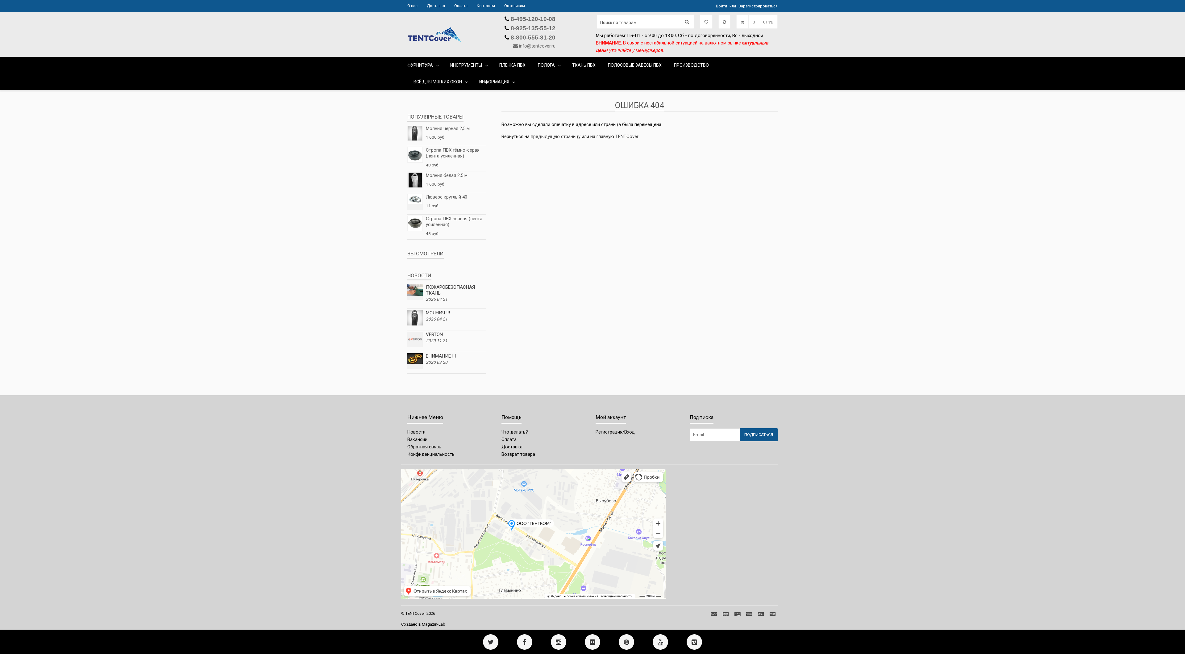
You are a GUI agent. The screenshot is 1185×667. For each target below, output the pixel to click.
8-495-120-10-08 (532, 19)
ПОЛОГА (546, 65)
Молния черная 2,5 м (448, 128)
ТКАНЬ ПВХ (584, 65)
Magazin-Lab (433, 624)
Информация (494, 81)
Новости (416, 432)
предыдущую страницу (555, 136)
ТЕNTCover (626, 136)
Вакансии (417, 439)
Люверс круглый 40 (446, 197)
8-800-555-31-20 (532, 37)
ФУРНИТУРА (420, 65)
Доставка (436, 5)
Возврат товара (518, 454)
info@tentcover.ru (537, 46)
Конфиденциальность (431, 454)
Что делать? (514, 432)
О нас (412, 5)
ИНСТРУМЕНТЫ (466, 65)
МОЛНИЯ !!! (438, 313)
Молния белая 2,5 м (447, 175)
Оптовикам (514, 5)
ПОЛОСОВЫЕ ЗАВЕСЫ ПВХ (635, 65)
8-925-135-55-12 (532, 28)
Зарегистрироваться (758, 6)
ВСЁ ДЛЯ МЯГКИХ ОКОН (438, 81)
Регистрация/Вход (615, 432)
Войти (721, 6)
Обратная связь (424, 447)
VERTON (434, 334)
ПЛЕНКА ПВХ (512, 65)
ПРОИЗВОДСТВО (691, 65)
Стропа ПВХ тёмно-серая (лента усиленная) (453, 153)
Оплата (461, 5)
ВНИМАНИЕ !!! (441, 356)
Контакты (486, 5)
